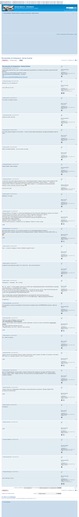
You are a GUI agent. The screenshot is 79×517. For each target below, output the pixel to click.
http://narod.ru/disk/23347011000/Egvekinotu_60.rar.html (14, 77)
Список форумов (7, 13)
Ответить (3, 59)
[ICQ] (61, 76)
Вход (76, 34)
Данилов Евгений (6, 211)
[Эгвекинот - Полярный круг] (8, 8)
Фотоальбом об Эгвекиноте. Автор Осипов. (17, 58)
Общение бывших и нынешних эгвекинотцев (21, 13)
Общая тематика (35, 13)
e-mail (3, 224)
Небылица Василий (65, 69)
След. (75, 487)
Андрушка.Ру (74, 10)
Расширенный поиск (73, 8)
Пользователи (63, 34)
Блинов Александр (64, 85)
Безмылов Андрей (6, 439)
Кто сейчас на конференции (9, 497)
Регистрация (70, 34)
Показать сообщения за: (19, 487)
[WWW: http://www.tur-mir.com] (61, 93)
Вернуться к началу (76, 78)
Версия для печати (73, 13)
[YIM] (63, 224)
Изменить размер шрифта (75, 13)
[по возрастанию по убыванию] (55, 487)
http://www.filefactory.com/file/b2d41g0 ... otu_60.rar (14, 74)
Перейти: (35, 493)
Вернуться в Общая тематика (8, 493)
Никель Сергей (6, 97)
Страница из (71, 60)
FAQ (58, 34)
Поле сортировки (35, 487)
